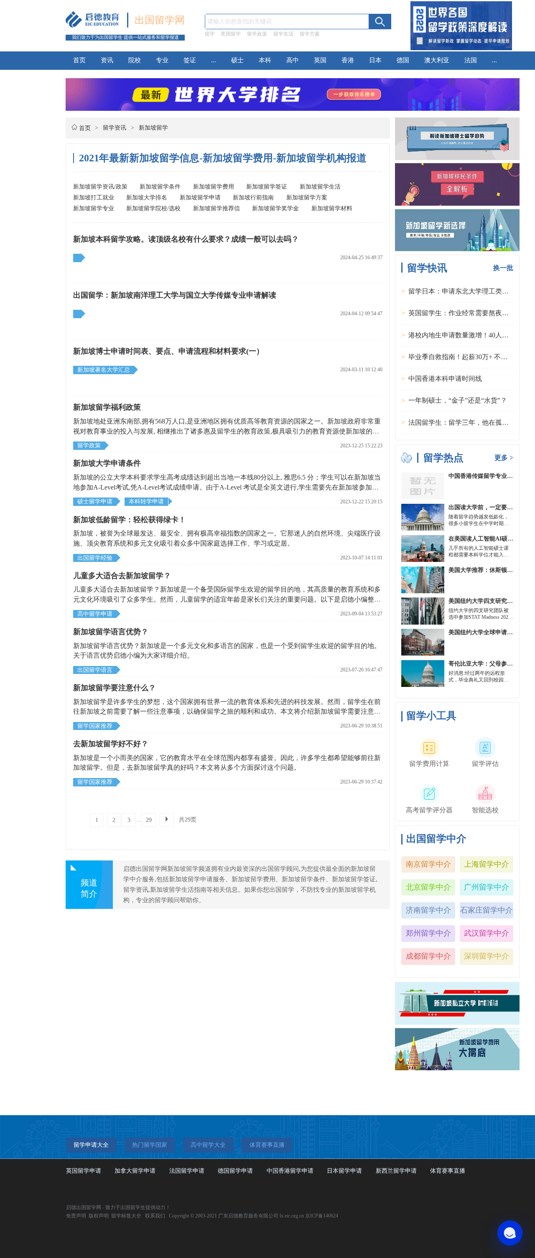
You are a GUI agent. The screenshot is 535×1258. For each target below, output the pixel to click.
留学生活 (283, 34)
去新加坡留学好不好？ (110, 744)
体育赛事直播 (447, 1171)
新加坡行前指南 (253, 197)
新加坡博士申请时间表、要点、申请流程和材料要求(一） (168, 351)
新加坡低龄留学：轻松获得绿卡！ (129, 519)
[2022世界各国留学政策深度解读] (461, 50)
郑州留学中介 (428, 933)
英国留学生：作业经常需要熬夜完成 (461, 312)
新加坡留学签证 (266, 187)
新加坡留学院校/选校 (153, 208)
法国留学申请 (186, 1171)
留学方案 (310, 34)
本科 (265, 60)
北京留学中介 (428, 887)
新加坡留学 (153, 128)
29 (149, 820)
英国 (320, 60)
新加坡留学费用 (213, 187)
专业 (162, 60)
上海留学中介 (486, 864)
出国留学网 (160, 20)
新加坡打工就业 (93, 197)
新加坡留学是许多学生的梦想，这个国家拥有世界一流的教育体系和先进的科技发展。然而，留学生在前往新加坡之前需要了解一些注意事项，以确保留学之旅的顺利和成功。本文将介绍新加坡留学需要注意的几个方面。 (227, 711)
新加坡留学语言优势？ (110, 632)
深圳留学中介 (486, 956)
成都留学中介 (428, 956)
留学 (210, 34)
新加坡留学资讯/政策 (100, 187)
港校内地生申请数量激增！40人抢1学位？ (470, 335)
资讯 (107, 60)
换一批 (503, 267)
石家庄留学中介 (486, 910)
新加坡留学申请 (200, 197)
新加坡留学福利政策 (107, 407)
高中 (292, 60)
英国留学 (231, 34)
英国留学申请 (83, 1171)
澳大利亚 (436, 60)
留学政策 (257, 34)
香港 (347, 60)
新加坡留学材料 (331, 208)
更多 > (503, 457)
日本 (375, 60)
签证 (189, 60)
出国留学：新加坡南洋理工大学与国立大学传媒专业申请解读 (174, 295)
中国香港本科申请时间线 (445, 378)
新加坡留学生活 (320, 187)
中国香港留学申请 (290, 1171)
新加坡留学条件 (160, 187)
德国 (403, 60)
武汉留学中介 (486, 933)
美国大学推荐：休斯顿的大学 (486, 570)
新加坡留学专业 (93, 208)
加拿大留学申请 (135, 1171)
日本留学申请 (344, 1171)
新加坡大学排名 (146, 197)
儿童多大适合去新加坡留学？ (122, 576)
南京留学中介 (428, 864)
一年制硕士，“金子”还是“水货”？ (457, 400)
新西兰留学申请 (396, 1171)
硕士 (237, 60)
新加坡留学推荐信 (216, 208)
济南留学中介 (428, 910)
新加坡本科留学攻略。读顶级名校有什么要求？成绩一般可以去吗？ (186, 239)
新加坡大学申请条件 (107, 463)
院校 (134, 60)
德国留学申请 (235, 1171)
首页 (79, 60)
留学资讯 (114, 128)
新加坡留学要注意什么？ (114, 688)
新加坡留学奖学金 (275, 208)
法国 (470, 60)
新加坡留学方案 (306, 197)
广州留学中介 (486, 887)
